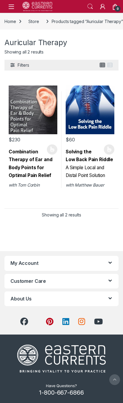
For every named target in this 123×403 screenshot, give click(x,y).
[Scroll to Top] (114, 379)
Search (90, 6)
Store (33, 21)
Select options (50, 149)
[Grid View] (102, 65)
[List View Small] (110, 65)
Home (10, 21)
